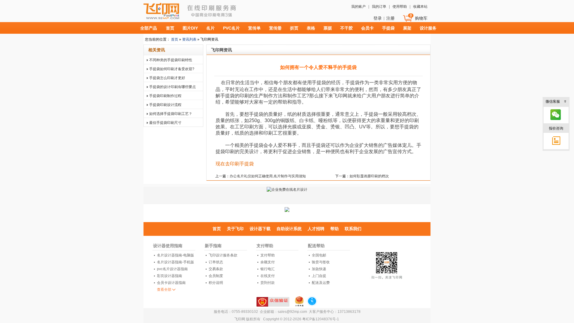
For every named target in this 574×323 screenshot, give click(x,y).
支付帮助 (265, 245)
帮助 (334, 228)
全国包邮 (319, 255)
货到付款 (267, 283)
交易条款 (216, 269)
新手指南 (213, 245)
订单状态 (216, 262)
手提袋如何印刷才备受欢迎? (171, 69)
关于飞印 (235, 228)
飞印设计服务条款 (223, 255)
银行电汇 (267, 269)
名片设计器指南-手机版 (175, 262)
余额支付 (267, 262)
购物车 (421, 18)
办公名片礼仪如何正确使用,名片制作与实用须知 (268, 176)
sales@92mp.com (292, 312)
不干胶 (346, 28)
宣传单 (254, 28)
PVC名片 (231, 28)
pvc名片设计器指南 (172, 269)
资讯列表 (188, 39)
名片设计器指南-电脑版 (175, 255)
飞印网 (177, 14)
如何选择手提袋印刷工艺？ (170, 114)
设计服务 (428, 28)
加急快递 (319, 269)
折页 (294, 28)
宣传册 (275, 28)
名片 (210, 28)
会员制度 (216, 276)
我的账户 (358, 6)
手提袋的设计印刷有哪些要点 (172, 87)
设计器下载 (260, 228)
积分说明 (216, 283)
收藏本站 (420, 6)
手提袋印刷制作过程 (165, 96)
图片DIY (190, 28)
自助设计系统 (289, 228)
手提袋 (388, 28)
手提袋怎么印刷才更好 (167, 78)
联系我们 (353, 228)
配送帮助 (316, 245)
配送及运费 (321, 283)
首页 (170, 28)
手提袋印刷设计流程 (165, 105)
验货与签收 (321, 262)
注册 (390, 18)
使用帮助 (400, 6)
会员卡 (367, 28)
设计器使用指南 (167, 245)
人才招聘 (316, 228)
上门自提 (319, 276)
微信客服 (553, 101)
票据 (327, 28)
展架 (407, 28)
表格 (311, 28)
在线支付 (267, 276)
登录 (377, 18)
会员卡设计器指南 (171, 283)
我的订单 (379, 6)
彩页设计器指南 (169, 276)
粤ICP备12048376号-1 (320, 319)
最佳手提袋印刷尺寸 (165, 123)
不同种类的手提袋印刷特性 (170, 60)
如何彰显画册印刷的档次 (369, 176)
